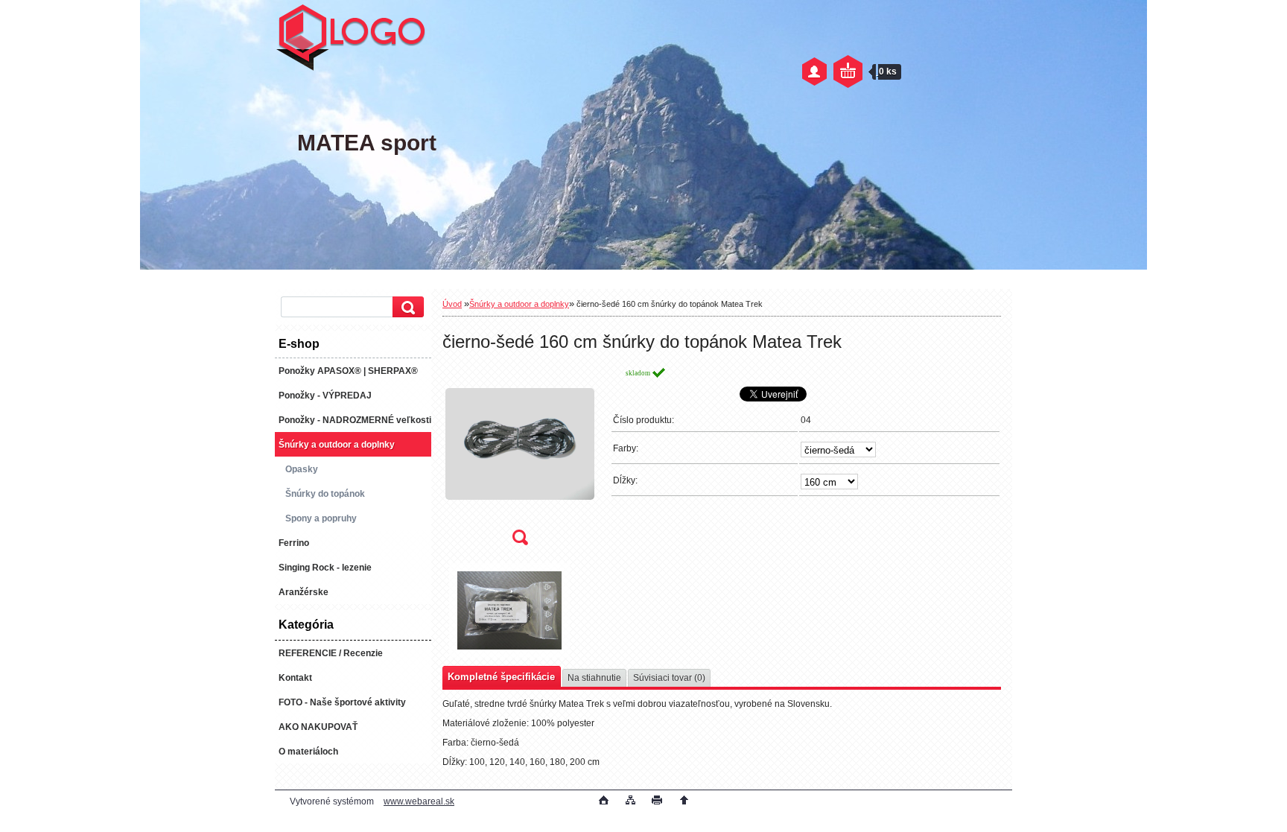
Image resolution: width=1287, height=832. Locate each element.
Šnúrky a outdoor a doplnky (519, 303)
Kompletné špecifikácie (501, 676)
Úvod (452, 303)
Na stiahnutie (594, 678)
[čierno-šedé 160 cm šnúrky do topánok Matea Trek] (519, 460)
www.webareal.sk (419, 801)
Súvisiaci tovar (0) (669, 678)
